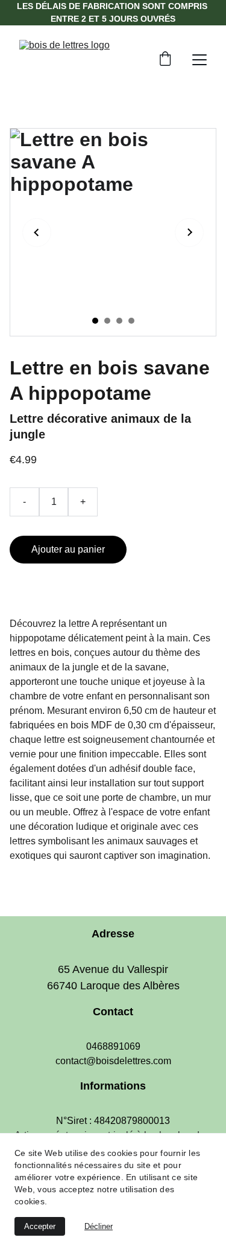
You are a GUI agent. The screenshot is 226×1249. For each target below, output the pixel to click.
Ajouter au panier (68, 549)
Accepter (39, 1226)
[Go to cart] (165, 60)
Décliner (98, 1226)
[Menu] (199, 59)
